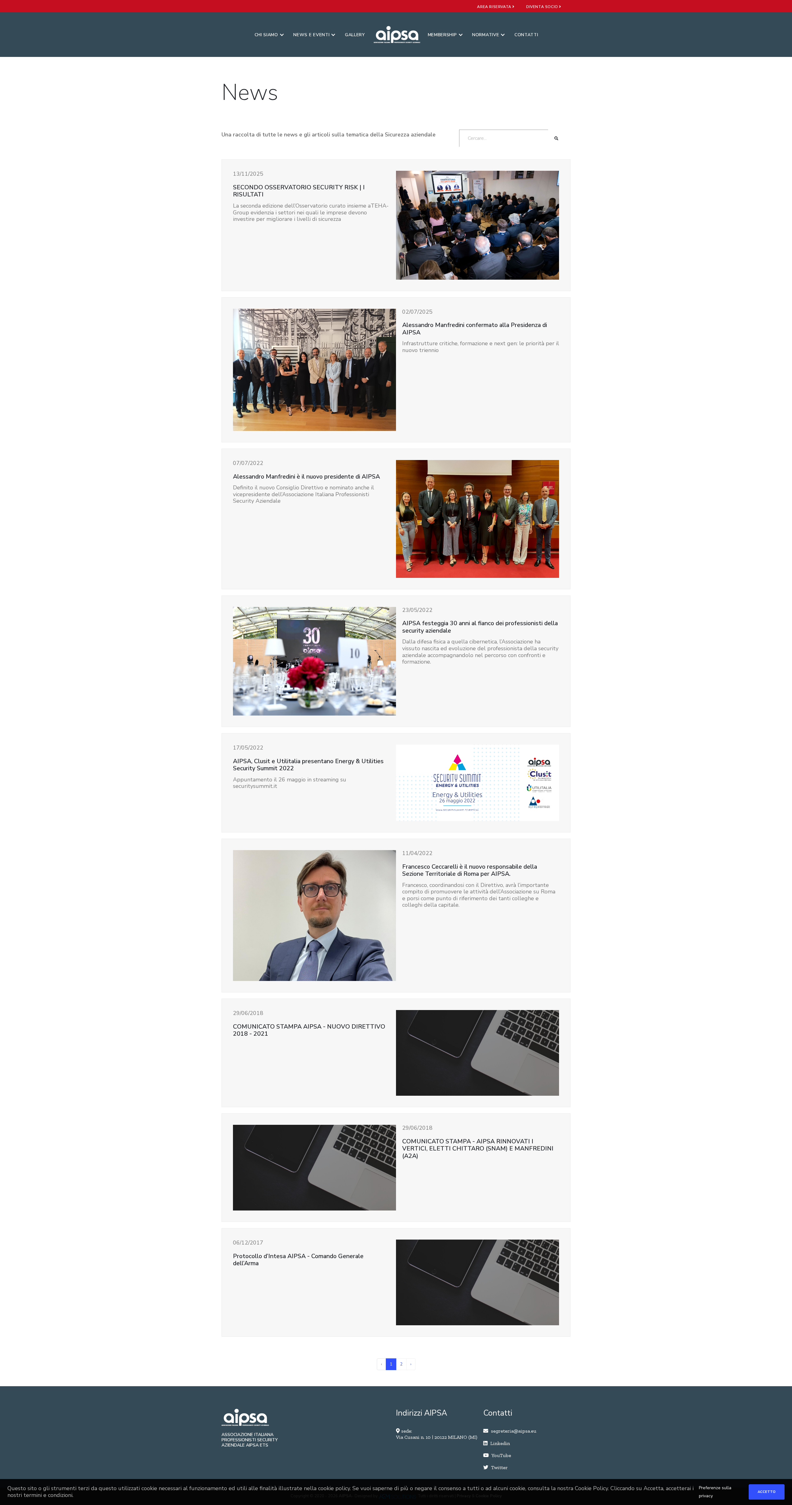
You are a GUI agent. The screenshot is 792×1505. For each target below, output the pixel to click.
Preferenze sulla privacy (715, 1492)
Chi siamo (266, 35)
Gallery (355, 35)
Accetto (767, 1492)
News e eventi (311, 35)
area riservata (494, 6)
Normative (485, 35)
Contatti (526, 35)
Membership (442, 35)
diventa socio (542, 6)
